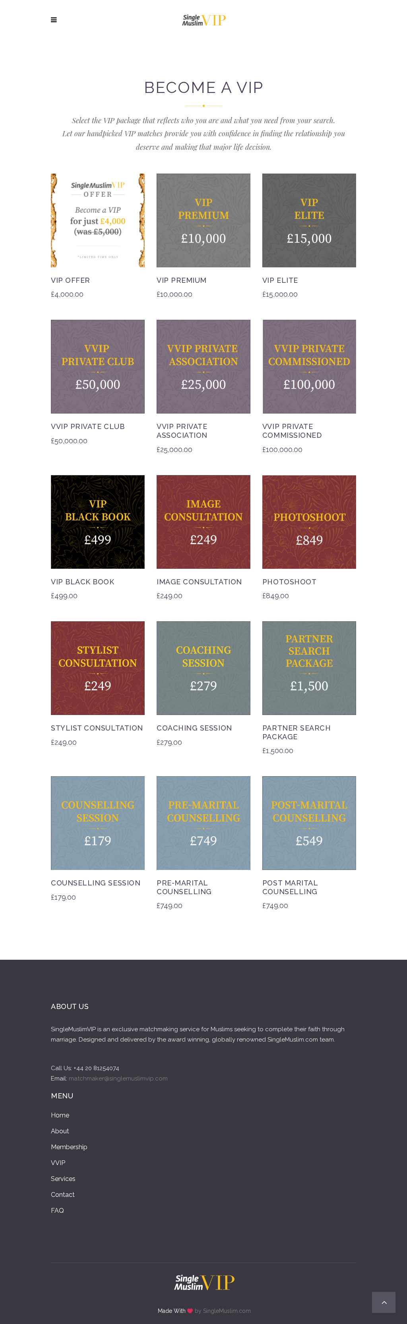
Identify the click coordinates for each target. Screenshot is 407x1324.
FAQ (57, 1210)
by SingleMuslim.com (223, 1311)
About (60, 1131)
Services (63, 1179)
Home (60, 1115)
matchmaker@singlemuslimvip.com (118, 1078)
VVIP (58, 1163)
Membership (69, 1147)
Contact (63, 1194)
